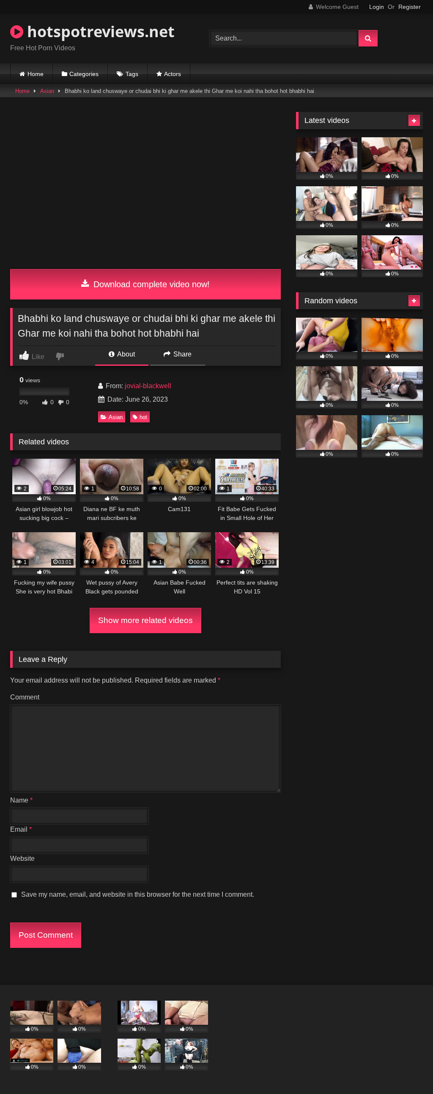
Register (409, 6)
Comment (24, 697)
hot (143, 417)
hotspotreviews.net (99, 31)
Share (182, 354)
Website (22, 858)
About (125, 354)
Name (21, 800)
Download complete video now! (150, 284)
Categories (84, 74)
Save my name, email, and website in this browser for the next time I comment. (137, 894)
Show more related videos (145, 620)
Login (376, 6)
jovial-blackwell (148, 385)
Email (21, 829)
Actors (172, 74)
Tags (132, 74)
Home (35, 74)
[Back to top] (406, 1069)
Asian (47, 91)
